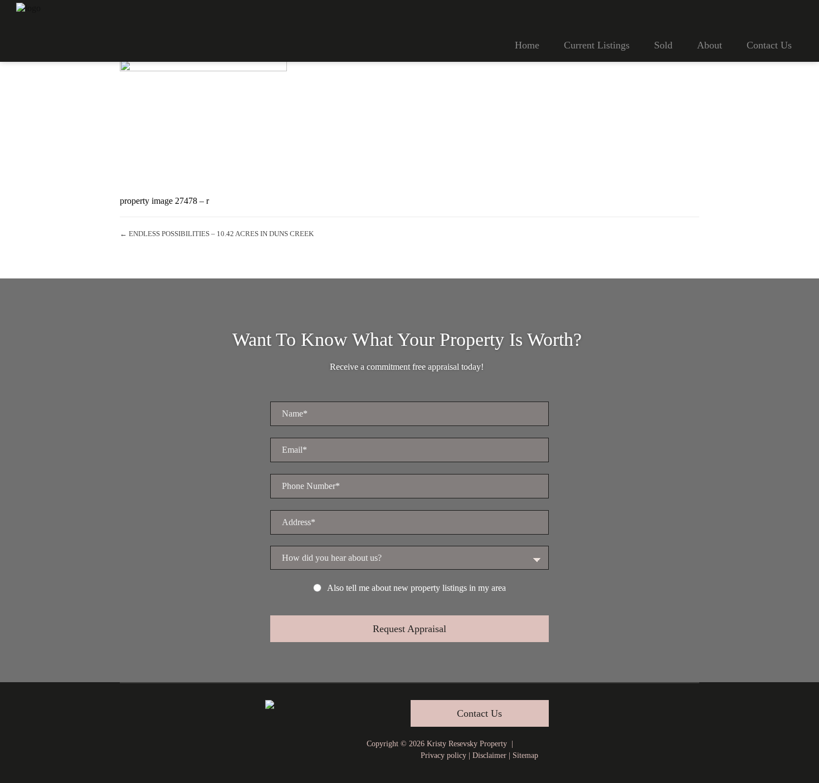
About (709, 45)
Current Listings (597, 45)
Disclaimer (489, 755)
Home (527, 45)
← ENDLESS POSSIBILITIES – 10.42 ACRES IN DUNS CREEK (217, 233)
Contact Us (769, 45)
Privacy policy (443, 755)
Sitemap (525, 755)
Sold (663, 45)
